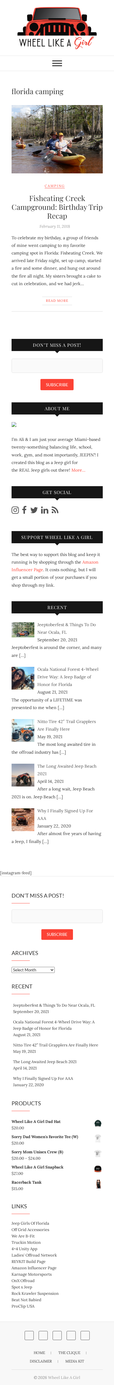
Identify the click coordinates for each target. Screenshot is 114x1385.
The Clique (69, 1352)
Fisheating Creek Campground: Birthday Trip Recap (57, 206)
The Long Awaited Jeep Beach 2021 (45, 1061)
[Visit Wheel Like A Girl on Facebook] (24, 511)
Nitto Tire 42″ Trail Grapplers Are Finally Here (55, 1045)
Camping (55, 186)
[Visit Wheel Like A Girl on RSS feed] (55, 511)
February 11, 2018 (55, 226)
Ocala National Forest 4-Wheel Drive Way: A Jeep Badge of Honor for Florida (54, 1025)
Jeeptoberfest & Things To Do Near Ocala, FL (54, 1005)
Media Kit (74, 1361)
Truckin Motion (26, 1242)
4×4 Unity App (24, 1248)
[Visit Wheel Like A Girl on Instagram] (15, 511)
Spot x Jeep (22, 1287)
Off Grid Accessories (30, 1229)
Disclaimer (41, 1361)
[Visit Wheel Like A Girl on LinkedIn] (44, 511)
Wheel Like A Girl (64, 1377)
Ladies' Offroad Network (34, 1255)
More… (78, 470)
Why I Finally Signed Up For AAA (43, 1078)
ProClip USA (23, 1306)
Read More (57, 300)
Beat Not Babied (26, 1299)
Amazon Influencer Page (34, 1268)
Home (39, 1352)
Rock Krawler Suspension (35, 1293)
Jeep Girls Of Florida (30, 1223)
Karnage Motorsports (32, 1274)
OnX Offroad (23, 1280)
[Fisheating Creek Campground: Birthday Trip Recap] (57, 139)
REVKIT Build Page (29, 1261)
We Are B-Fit (23, 1236)
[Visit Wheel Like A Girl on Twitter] (34, 511)
